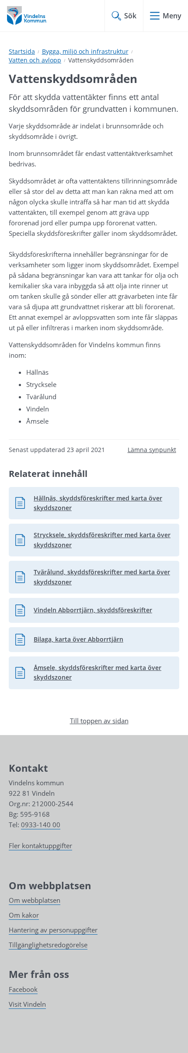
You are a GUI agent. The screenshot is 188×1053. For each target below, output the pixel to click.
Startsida (22, 51)
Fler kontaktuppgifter (40, 845)
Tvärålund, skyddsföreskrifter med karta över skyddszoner (92, 577)
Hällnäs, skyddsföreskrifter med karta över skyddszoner (88, 503)
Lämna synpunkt (152, 449)
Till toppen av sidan (99, 720)
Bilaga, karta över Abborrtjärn (69, 641)
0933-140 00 (40, 824)
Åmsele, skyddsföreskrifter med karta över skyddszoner (88, 672)
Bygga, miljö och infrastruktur (85, 51)
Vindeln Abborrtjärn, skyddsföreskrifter (83, 612)
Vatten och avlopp (35, 60)
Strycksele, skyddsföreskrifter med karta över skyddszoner (93, 540)
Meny (172, 16)
